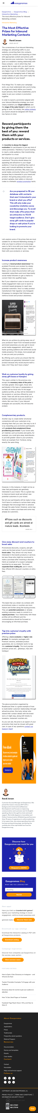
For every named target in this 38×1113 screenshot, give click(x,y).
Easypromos (8, 1023)
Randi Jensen (8, 798)
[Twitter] (13, 1078)
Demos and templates (11, 1050)
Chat (32, 1109)
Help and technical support (13, 1071)
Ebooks (6, 1053)
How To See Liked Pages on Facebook (14, 997)
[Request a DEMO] (19, 854)
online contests (30, 109)
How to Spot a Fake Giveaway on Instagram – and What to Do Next (18, 976)
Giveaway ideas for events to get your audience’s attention (18, 991)
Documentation (9, 1047)
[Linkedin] (9, 1082)
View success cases (13, 960)
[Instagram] (5, 1078)
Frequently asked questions (13, 1036)
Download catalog (12, 940)
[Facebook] (9, 1078)
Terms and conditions (23, 1094)
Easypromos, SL (22, 1091)
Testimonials (8, 1033)
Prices (6, 1030)
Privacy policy (7, 1094)
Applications (8, 1027)
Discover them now (24, 920)
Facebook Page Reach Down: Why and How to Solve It (17, 1004)
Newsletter (7, 1067)
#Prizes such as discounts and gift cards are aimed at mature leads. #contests (19, 523)
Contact (6, 1064)
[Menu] (3, 3)
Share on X (29, 529)
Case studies (8, 1056)
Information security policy (13, 1097)
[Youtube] (13, 1082)
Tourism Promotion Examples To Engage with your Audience (18, 983)
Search (19, 895)
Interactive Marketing (9, 23)
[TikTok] (5, 1082)
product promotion (24, 181)
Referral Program (9, 1039)
